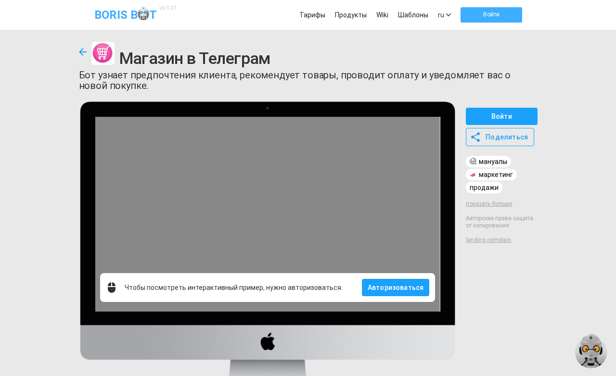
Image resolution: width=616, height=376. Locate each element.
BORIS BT (134, 14)
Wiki (382, 15)
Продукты (351, 15)
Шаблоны (413, 15)
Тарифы (312, 15)
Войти (491, 14)
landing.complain (488, 240)
